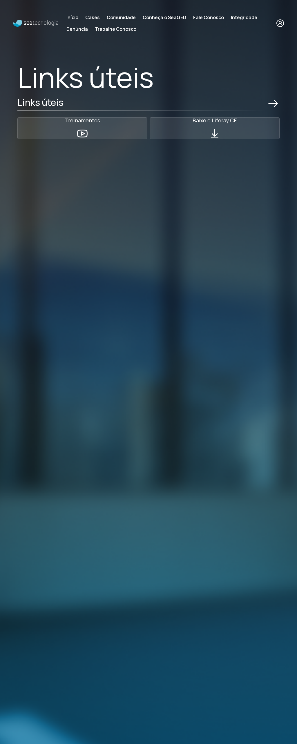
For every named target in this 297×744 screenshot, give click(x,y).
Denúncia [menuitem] (77, 29)
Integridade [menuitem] (244, 17)
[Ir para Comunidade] (273, 103)
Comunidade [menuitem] (121, 17)
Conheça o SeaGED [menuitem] (164, 17)
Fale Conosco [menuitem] (208, 17)
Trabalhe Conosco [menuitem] (115, 29)
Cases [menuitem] (92, 17)
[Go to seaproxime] (35, 22)
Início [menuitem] (72, 17)
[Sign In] (280, 23)
